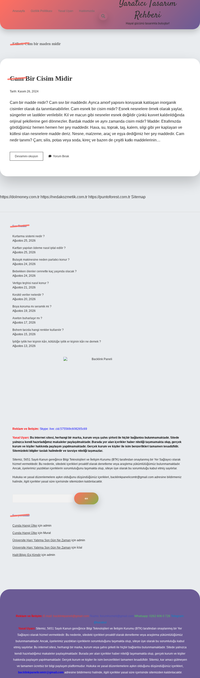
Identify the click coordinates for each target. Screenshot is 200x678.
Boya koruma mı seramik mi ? (31, 306)
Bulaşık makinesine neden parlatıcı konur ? (41, 259)
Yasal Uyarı (65, 11)
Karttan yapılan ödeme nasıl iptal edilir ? (39, 248)
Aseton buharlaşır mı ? (27, 318)
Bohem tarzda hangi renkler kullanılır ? (38, 330)
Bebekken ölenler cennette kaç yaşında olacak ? (44, 271)
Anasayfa (18, 11)
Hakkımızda (87, 11)
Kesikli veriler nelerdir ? (28, 294)
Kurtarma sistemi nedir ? (28, 236)
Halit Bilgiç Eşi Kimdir (26, 555)
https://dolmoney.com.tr (20, 197)
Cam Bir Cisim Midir (41, 78)
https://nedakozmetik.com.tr (63, 197)
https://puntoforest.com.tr (109, 197)
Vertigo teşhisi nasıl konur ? (30, 283)
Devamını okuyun (29, 157)
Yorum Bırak (61, 156)
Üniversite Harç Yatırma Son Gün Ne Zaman (41, 540)
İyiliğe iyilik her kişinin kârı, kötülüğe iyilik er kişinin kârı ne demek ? (56, 341)
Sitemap (138, 197)
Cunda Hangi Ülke (24, 525)
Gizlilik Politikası (41, 11)
